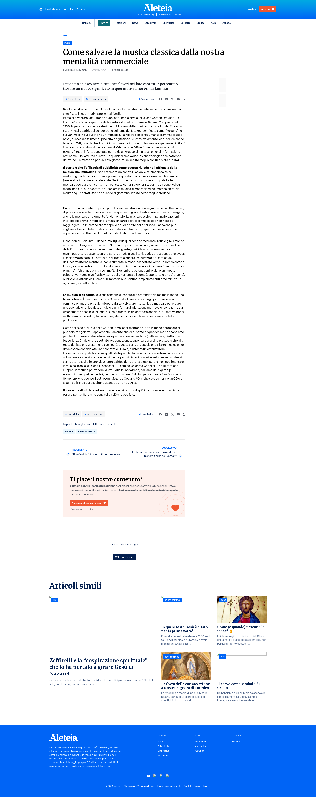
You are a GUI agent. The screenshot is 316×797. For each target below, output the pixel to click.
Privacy (206, 786)
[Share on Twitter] (172, 99)
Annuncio (200, 750)
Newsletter (201, 741)
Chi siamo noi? (131, 786)
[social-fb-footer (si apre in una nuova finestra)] (154, 776)
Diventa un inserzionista (169, 786)
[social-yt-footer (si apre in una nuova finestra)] (148, 776)
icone (223, 599)
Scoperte (185, 22)
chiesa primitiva (172, 599)
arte (65, 35)
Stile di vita (150, 22)
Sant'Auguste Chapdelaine (170, 14)
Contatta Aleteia (192, 786)
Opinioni (121, 22)
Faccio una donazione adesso (87, 503)
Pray (102, 22)
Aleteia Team (99, 70)
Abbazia (226, 22)
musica (69, 431)
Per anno (236, 741)
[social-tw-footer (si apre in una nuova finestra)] (161, 776)
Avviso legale (147, 786)
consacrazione (172, 656)
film (54, 599)
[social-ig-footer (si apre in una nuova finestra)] (167, 776)
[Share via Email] (178, 99)
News (135, 22)
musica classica (86, 431)
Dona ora (265, 9)
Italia (213, 22)
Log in (135, 544)
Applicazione (201, 746)
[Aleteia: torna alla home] (158, 7)
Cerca (82, 9)
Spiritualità (168, 22)
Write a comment (124, 557)
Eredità (200, 22)
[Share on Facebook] (160, 99)
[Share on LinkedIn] (166, 99)
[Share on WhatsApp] (184, 99)
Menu (88, 22)
